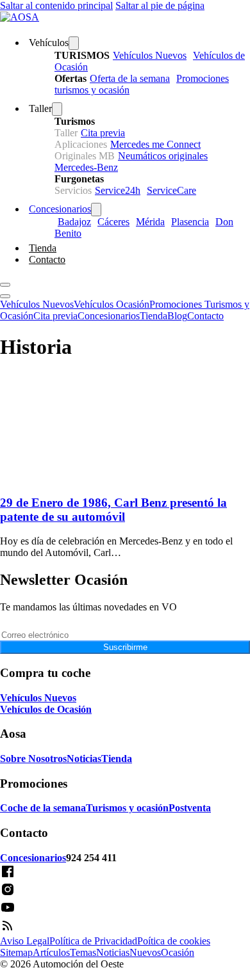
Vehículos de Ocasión (46, 709)
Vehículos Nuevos (150, 55)
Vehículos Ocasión (111, 304)
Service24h (117, 190)
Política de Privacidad (93, 940)
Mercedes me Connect (155, 144)
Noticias (84, 758)
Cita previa (103, 132)
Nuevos (145, 952)
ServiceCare (171, 190)
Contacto (47, 259)
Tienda (42, 247)
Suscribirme (125, 647)
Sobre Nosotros (33, 758)
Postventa (190, 807)
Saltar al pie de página (159, 5)
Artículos (51, 952)
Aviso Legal (24, 940)
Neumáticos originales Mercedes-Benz (131, 161)
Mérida (150, 221)
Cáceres (113, 221)
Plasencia (190, 221)
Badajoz (74, 221)
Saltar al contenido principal (56, 5)
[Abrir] (5, 285)
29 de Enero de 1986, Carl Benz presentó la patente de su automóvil (113, 509)
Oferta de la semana (130, 78)
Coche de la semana (43, 807)
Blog (177, 315)
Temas (83, 952)
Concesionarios (60, 208)
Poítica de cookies (173, 940)
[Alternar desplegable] (74, 43)
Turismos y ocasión (127, 807)
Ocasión (177, 952)
